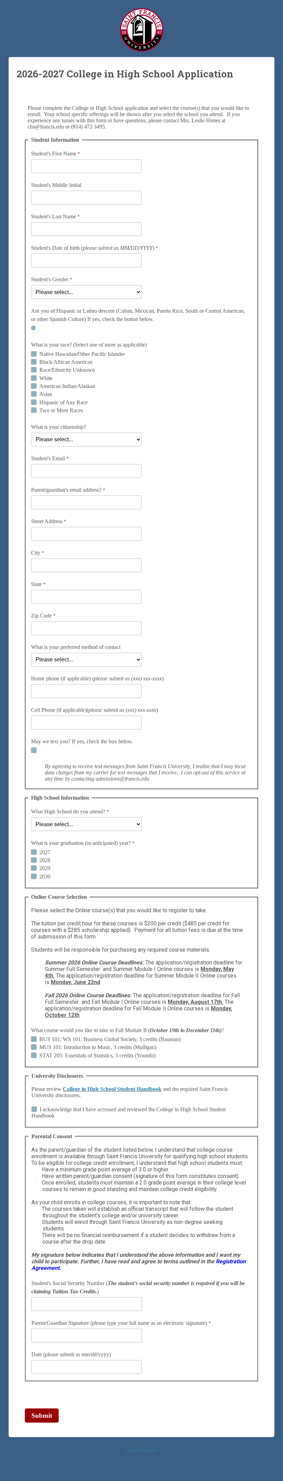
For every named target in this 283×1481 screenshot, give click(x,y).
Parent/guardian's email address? (66, 490)
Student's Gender (49, 279)
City (35, 553)
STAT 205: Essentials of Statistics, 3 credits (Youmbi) (97, 1055)
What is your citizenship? (58, 427)
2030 (44, 876)
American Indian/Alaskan (67, 386)
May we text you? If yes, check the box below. (82, 741)
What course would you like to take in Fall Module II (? (127, 1030)
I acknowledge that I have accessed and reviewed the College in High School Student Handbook (128, 1112)
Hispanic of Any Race (63, 402)
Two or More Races (61, 410)
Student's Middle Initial (56, 185)
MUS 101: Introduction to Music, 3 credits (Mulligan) (97, 1047)
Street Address (46, 521)
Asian (45, 394)
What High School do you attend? (68, 811)
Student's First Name (53, 154)
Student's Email (48, 458)
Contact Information (141, 1450)
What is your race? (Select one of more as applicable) (89, 345)
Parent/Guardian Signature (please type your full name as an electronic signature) (119, 1323)
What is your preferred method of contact (75, 647)
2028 (44, 860)
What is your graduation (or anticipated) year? (81, 843)
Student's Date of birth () (92, 248)
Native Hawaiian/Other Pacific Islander (82, 354)
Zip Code (41, 616)
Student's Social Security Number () (138, 1287)
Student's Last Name (53, 216)
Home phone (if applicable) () (97, 678)
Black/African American (65, 362)
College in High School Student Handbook (112, 1089)
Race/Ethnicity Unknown (67, 370)
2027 (44, 852)
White (45, 378)
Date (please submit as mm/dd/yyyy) (71, 1354)
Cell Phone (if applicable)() (94, 710)
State (36, 584)
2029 (44, 868)
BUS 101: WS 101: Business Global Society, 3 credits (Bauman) (109, 1039)
